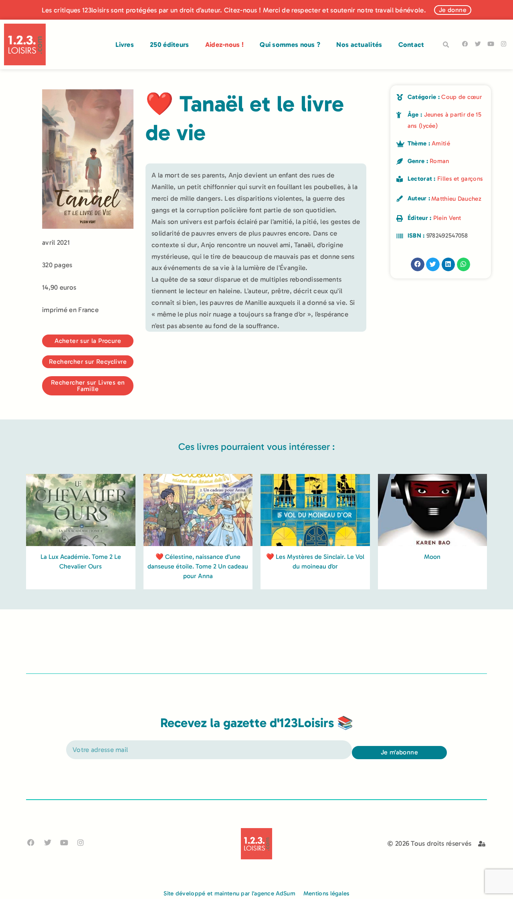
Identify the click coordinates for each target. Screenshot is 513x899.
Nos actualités (359, 44)
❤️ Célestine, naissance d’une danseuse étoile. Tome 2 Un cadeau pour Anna (197, 566)
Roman (439, 161)
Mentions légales (326, 893)
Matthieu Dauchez (456, 198)
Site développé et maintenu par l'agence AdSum (229, 893)
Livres (124, 44)
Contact (411, 44)
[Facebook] (465, 43)
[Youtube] (490, 43)
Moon (432, 556)
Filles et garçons (460, 178)
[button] (446, 44)
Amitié (441, 143)
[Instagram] (503, 43)
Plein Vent (447, 218)
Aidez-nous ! (224, 44)
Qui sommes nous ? (290, 44)
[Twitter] (478, 43)
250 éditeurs (169, 44)
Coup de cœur (461, 97)
